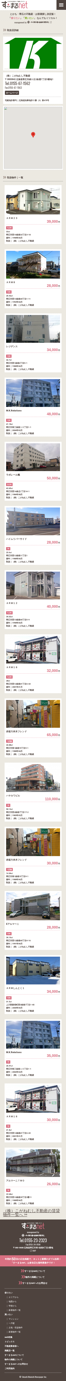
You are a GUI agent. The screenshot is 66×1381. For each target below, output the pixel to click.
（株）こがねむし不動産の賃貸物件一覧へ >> (31, 1212)
